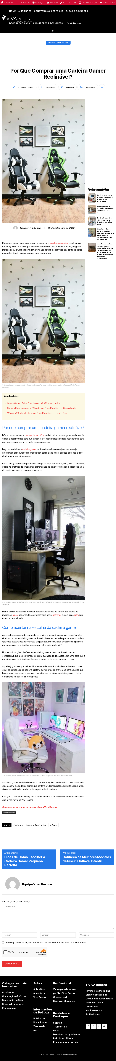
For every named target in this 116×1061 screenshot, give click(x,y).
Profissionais (9, 1008)
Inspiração (39, 2)
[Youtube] (104, 1026)
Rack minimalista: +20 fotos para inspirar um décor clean (105, 221)
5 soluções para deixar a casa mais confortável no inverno (105, 209)
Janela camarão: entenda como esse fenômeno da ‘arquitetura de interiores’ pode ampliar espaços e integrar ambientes (105, 251)
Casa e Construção (89, 2)
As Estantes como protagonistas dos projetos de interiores (105, 198)
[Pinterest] (99, 1026)
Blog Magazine (69, 2)
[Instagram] (93, 1026)
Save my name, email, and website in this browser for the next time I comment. (46, 942)
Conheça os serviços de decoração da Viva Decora (29, 807)
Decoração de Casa (13, 1000)
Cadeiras (18, 825)
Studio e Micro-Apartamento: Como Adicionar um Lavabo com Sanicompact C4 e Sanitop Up (105, 234)
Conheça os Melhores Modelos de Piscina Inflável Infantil (87, 859)
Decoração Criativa (36, 825)
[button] (53, 31)
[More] (102, 87)
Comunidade (24, 2)
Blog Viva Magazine (64, 1001)
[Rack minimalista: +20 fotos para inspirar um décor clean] (92, 221)
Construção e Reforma (14, 996)
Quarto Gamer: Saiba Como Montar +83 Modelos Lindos (33, 403)
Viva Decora (8, 2)
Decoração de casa (58, 42)
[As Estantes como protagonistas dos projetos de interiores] (92, 198)
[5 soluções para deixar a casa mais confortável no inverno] (92, 209)
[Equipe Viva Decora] (16, 228)
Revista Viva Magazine (98, 990)
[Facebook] (88, 1026)
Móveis (53, 825)
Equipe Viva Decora (30, 228)
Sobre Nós (39, 989)
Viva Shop (54, 2)
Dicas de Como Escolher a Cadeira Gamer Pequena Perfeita (24, 861)
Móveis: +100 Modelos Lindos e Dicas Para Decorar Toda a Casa (37, 413)
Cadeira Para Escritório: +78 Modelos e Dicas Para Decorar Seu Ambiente (41, 408)
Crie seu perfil (60, 997)
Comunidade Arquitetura (99, 998)
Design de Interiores (13, 1004)
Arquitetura (8, 992)
